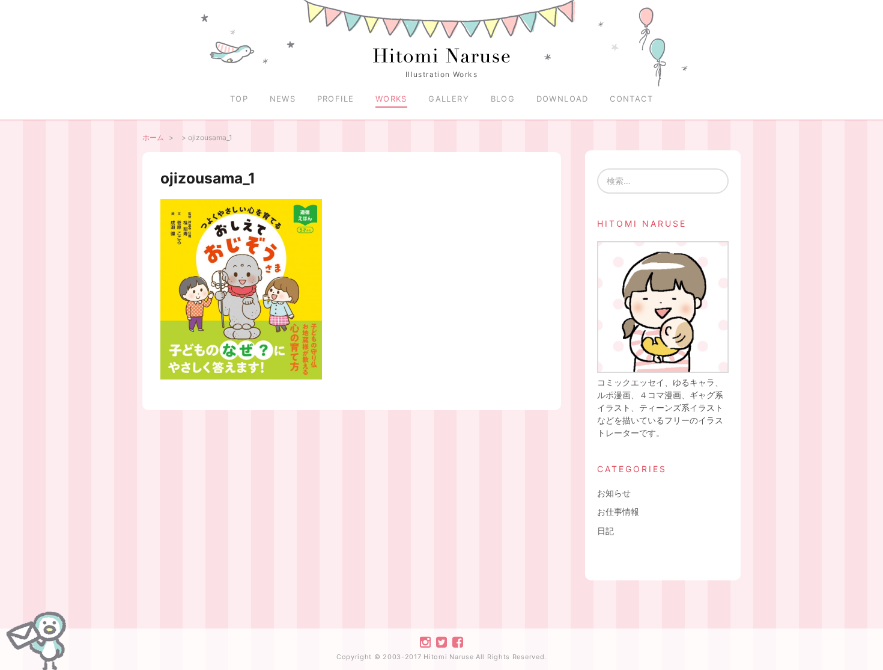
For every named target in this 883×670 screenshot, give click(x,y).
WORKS (391, 98)
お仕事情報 (618, 511)
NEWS (283, 98)
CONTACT (631, 98)
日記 (605, 531)
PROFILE (335, 98)
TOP (239, 98)
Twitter (441, 642)
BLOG (503, 98)
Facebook (457, 642)
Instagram (425, 642)
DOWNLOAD (562, 98)
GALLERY (448, 98)
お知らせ (614, 493)
